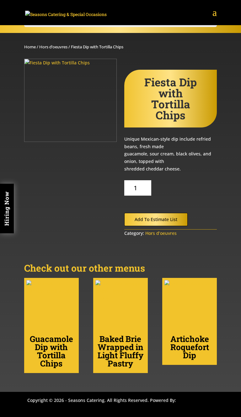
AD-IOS (196, 401)
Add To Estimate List (156, 219)
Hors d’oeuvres (53, 47)
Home (30, 47)
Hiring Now (6, 208)
